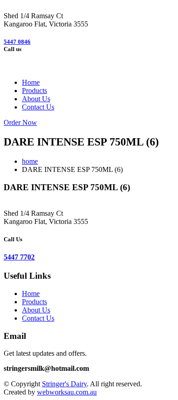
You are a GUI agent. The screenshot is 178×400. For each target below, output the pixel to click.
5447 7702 (19, 257)
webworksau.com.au (67, 392)
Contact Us (38, 107)
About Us (36, 99)
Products (34, 90)
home (30, 161)
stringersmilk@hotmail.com (46, 368)
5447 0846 (17, 41)
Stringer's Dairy (64, 384)
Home (31, 82)
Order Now (20, 122)
